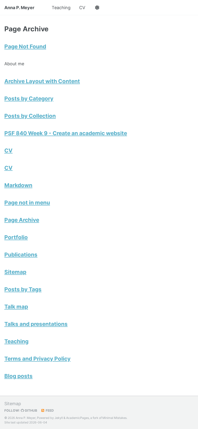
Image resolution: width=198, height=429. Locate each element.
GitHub (30, 410)
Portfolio (16, 237)
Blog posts (18, 376)
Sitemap (15, 272)
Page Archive (21, 220)
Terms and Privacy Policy (37, 358)
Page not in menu (27, 202)
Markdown (18, 185)
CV (82, 7)
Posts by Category (28, 98)
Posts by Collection (30, 115)
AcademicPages (77, 418)
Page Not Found (25, 46)
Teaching (61, 7)
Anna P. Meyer (19, 7)
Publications (20, 254)
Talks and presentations (36, 324)
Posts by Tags (23, 289)
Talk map (16, 306)
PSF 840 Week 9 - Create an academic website (65, 133)
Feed (49, 410)
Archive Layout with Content (42, 81)
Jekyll (59, 418)
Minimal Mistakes (114, 418)
